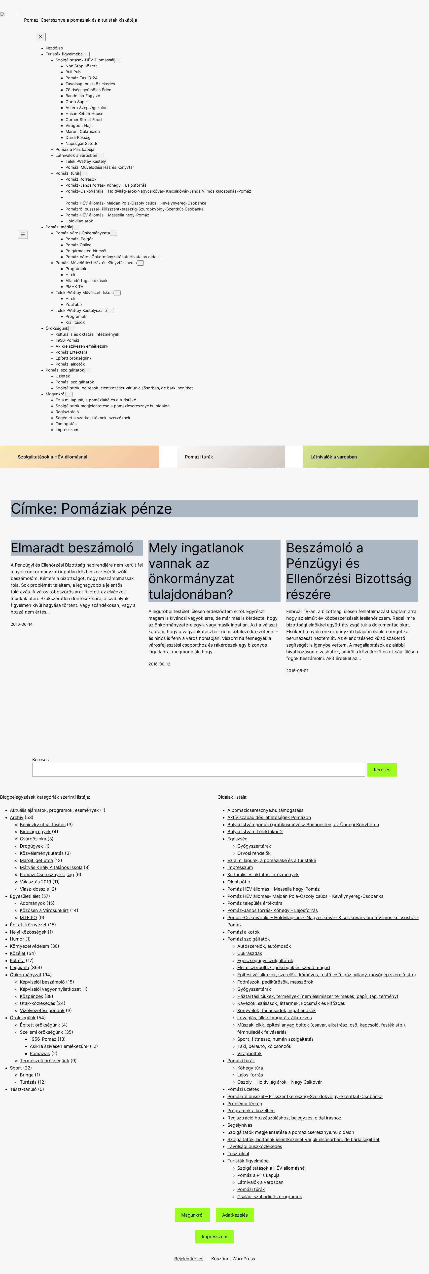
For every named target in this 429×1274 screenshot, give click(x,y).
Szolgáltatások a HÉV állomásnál (52, 456)
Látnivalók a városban (334, 456)
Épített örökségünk (40, 1024)
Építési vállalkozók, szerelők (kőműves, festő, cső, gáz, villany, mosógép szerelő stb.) (326, 974)
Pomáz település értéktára (255, 903)
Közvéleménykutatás (42, 853)
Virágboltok (249, 1053)
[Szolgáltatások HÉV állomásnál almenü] (117, 60)
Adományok (32, 903)
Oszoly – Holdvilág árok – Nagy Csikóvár (279, 1082)
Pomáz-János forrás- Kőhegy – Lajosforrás (272, 910)
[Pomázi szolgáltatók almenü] (87, 370)
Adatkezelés (235, 1215)
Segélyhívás (239, 1125)
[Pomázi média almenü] (75, 227)
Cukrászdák (249, 953)
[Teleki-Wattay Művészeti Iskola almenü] (117, 292)
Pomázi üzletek (243, 1089)
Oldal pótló (238, 881)
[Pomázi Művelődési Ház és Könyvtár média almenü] (140, 263)
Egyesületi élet (25, 896)
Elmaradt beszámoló (72, 548)
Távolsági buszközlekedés (254, 1146)
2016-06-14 (22, 624)
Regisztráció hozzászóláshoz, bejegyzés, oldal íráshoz (284, 1117)
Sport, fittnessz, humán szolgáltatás (275, 1039)
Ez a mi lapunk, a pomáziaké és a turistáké (271, 860)
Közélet (18, 953)
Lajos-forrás (250, 1074)
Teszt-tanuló (23, 1089)
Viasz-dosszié (34, 889)
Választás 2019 (35, 881)
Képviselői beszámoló (42, 982)
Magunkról (192, 1215)
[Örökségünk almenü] (71, 328)
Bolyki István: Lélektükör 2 (255, 831)
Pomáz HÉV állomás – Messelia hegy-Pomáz (273, 889)
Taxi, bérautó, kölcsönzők (264, 1046)
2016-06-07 (297, 670)
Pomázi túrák (199, 456)
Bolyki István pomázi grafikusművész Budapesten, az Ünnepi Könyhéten (303, 824)
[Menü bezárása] (41, 37)
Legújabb (19, 967)
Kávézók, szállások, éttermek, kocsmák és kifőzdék (291, 1003)
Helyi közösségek (28, 932)
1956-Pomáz (43, 1039)
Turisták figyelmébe (248, 1160)
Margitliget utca (36, 860)
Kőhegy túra (250, 1067)
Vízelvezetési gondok (42, 1010)
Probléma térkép (244, 1103)
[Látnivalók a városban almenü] (100, 155)
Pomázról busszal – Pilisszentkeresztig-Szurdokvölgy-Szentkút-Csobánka (305, 1096)
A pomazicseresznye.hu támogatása (265, 810)
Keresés (40, 759)
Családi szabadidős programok (269, 1196)
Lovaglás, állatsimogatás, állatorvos (274, 1017)
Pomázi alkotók (243, 932)
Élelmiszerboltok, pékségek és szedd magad (283, 967)
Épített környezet (28, 924)
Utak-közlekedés (37, 1003)
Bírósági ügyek (35, 831)
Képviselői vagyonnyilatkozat (50, 989)
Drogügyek (31, 846)
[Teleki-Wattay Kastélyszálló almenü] (110, 310)
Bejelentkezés (188, 1258)
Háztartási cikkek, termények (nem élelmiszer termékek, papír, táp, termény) (317, 996)
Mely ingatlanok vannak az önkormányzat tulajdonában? (196, 571)
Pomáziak (40, 1053)
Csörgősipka (33, 838)
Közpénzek (31, 996)
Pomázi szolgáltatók (248, 939)
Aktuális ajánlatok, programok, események (54, 810)
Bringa (27, 1074)
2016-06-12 (159, 663)
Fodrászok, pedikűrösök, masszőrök (275, 982)
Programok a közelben (251, 1110)
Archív (16, 817)
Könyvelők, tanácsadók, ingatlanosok (276, 1010)
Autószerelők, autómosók (264, 946)
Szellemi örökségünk (41, 1032)
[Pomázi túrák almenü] (83, 173)
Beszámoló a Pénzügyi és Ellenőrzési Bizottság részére (349, 571)
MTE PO (28, 917)
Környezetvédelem (29, 946)
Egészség (237, 838)
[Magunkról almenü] (69, 394)
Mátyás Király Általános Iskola (51, 867)
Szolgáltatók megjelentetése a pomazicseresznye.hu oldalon (290, 1132)
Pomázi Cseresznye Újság (47, 874)
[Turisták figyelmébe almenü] (86, 54)
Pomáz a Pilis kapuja (258, 1175)
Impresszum (240, 867)
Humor (17, 939)
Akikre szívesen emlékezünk (59, 1046)
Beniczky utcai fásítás (43, 824)
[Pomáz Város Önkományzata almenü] (113, 233)
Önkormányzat (25, 974)
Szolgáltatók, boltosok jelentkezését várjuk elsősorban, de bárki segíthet (303, 1139)
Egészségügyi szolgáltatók (265, 960)
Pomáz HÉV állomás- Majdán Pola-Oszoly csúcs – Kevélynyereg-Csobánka (305, 896)
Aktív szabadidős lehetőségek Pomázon (269, 817)
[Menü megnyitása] (23, 235)
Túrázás (28, 1082)
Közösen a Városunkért (44, 910)
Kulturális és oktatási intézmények (263, 874)
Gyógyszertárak (254, 846)
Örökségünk (23, 1017)
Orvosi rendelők (254, 853)
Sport (16, 1067)
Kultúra (17, 960)
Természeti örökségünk (44, 1060)
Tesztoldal (238, 1153)
